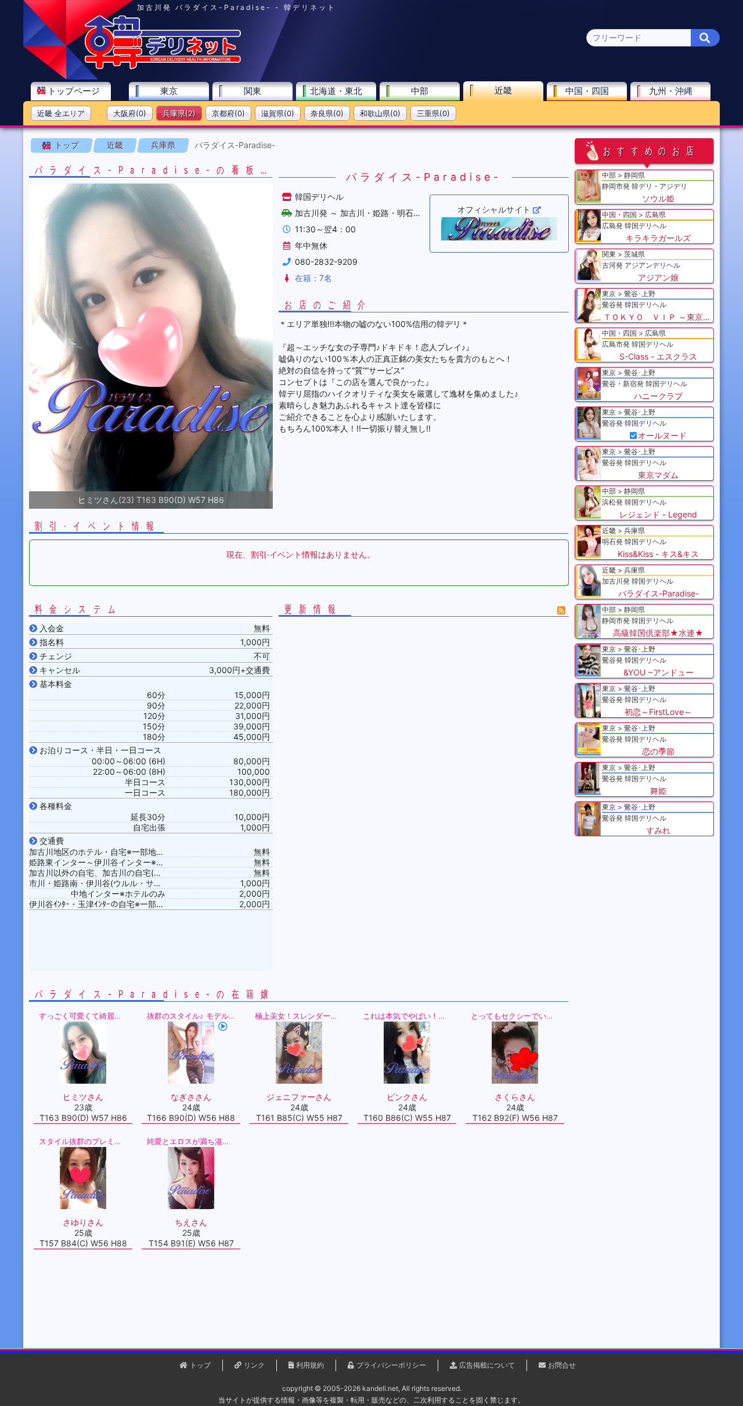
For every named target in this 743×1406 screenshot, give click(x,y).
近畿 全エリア (61, 113)
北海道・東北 (336, 90)
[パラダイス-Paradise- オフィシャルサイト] (499, 228)
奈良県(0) (327, 113)
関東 (252, 90)
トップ (67, 145)
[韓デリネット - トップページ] (162, 66)
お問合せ (562, 1365)
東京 (169, 90)
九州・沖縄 (670, 90)
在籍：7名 (313, 278)
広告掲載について (487, 1365)
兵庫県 (163, 145)
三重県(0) (433, 113)
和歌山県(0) (380, 113)
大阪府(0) (129, 113)
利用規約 (310, 1365)
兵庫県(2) (179, 113)
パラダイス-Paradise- (234, 145)
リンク (254, 1365)
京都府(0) (228, 113)
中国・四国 (587, 90)
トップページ (74, 90)
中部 (419, 90)
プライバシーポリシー (391, 1365)
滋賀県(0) (277, 113)
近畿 (503, 90)
